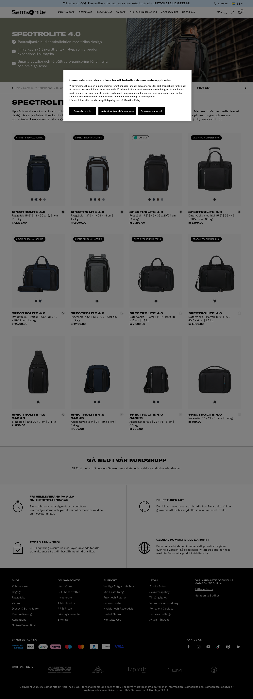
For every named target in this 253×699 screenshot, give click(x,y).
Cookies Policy (132, 100)
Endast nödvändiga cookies (117, 110)
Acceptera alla (82, 110)
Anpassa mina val (151, 110)
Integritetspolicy (106, 100)
